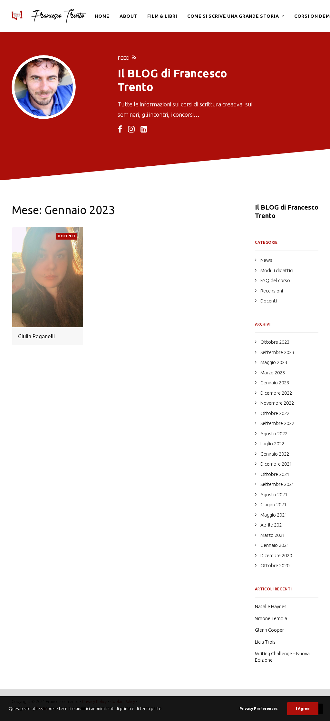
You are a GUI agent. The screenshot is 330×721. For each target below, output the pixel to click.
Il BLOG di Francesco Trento (286, 211)
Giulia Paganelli (36, 336)
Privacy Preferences (258, 708)
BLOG (142, 73)
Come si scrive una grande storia (233, 16)
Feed (124, 58)
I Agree (303, 708)
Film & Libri (162, 16)
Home (102, 16)
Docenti (67, 236)
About (129, 16)
